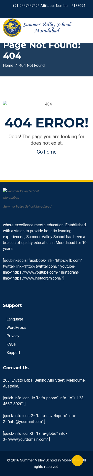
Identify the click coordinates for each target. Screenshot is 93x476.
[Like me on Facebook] (39, 12)
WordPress (16, 327)
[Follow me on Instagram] (51, 12)
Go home (47, 152)
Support (13, 352)
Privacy (12, 336)
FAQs (11, 344)
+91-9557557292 (25, 6)
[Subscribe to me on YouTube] (45, 12)
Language (14, 319)
